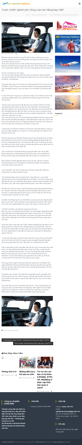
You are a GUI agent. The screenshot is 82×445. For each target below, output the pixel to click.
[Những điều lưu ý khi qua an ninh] (27, 362)
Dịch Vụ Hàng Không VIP (39, 15)
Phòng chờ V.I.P (9, 372)
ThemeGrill (48, 442)
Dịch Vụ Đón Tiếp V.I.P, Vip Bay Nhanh (24, 442)
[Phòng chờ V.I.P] (10, 362)
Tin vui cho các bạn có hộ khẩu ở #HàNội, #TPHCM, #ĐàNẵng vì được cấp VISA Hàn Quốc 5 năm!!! (44, 380)
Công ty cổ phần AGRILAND (41, 406)
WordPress (67, 442)
